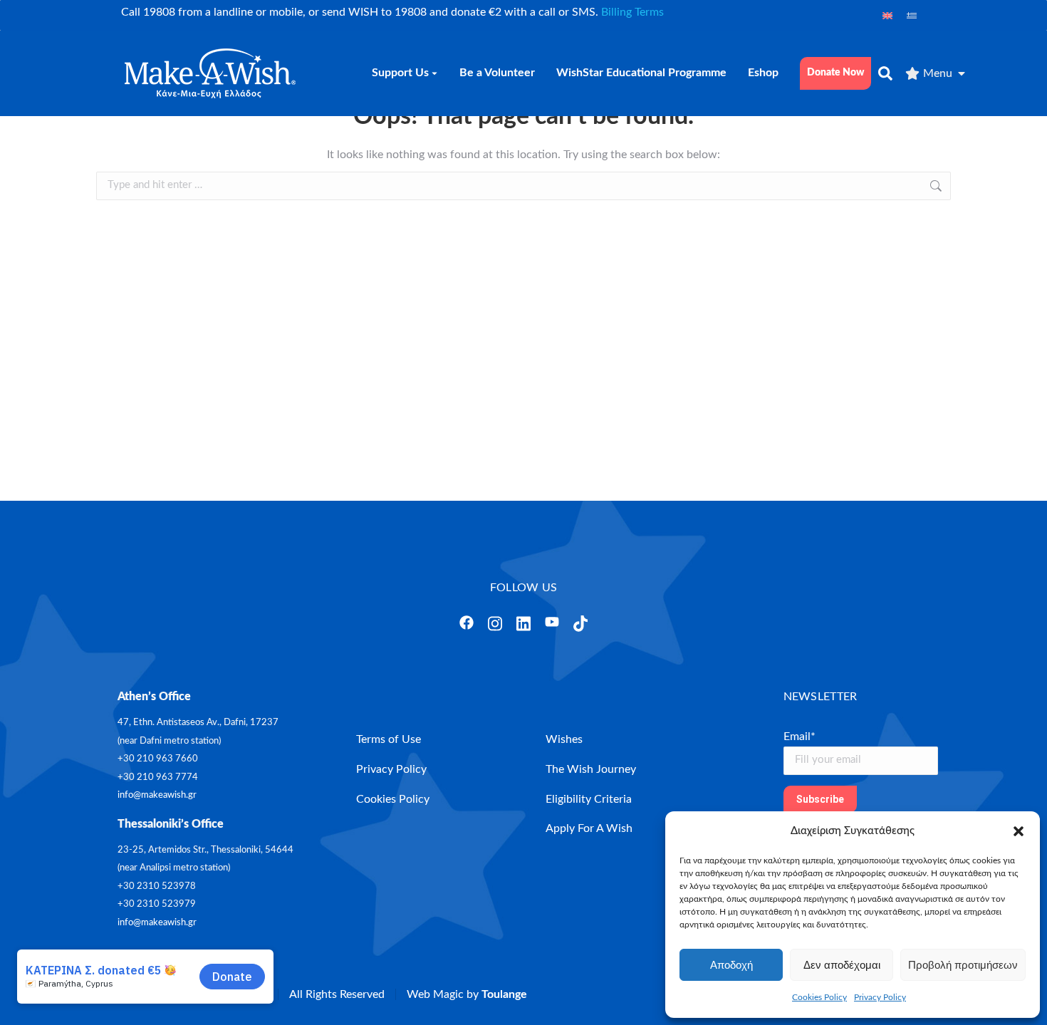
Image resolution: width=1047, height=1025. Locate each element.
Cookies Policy (819, 997)
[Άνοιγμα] (466, 622)
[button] (1018, 831)
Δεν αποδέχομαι (841, 965)
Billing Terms (632, 12)
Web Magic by (467, 994)
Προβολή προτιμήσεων (963, 965)
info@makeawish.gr (157, 795)
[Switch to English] (887, 15)
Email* (799, 736)
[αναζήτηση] (885, 73)
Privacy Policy (880, 997)
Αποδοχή (731, 965)
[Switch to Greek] (912, 15)
